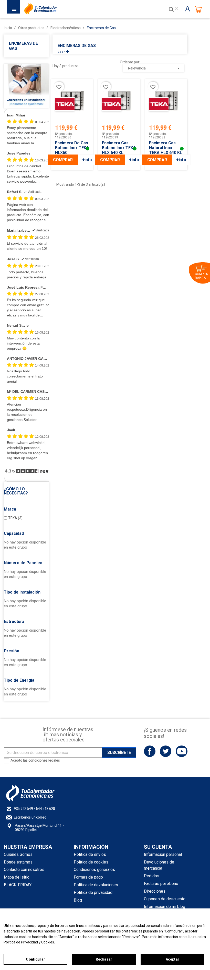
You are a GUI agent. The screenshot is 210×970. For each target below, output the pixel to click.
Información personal (163, 854)
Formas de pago (88, 877)
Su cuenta (158, 847)
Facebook (149, 751)
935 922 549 (23, 809)
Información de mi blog (164, 906)
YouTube (181, 751)
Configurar (35, 959)
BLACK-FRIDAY (18, 884)
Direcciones (154, 891)
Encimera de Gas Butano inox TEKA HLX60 (72, 147)
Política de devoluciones (96, 884)
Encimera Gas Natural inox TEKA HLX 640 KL (165, 147)
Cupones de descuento (164, 898)
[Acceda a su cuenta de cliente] (188, 9)
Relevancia (155, 68)
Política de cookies (91, 862)
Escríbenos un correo (30, 817)
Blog (78, 900)
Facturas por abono (161, 883)
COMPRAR (63, 159)
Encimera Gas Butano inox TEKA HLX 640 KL (119, 147)
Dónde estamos (18, 862)
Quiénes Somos (18, 854)
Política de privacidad (93, 892)
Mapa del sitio (16, 877)
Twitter (165, 751)
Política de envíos (90, 854)
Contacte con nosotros (24, 869)
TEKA (15, 518)
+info (87, 159)
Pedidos (151, 875)
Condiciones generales (94, 869)
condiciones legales (44, 760)
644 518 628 (45, 809)
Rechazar (104, 959)
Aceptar (172, 959)
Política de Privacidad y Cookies (29, 942)
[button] (26, 491)
